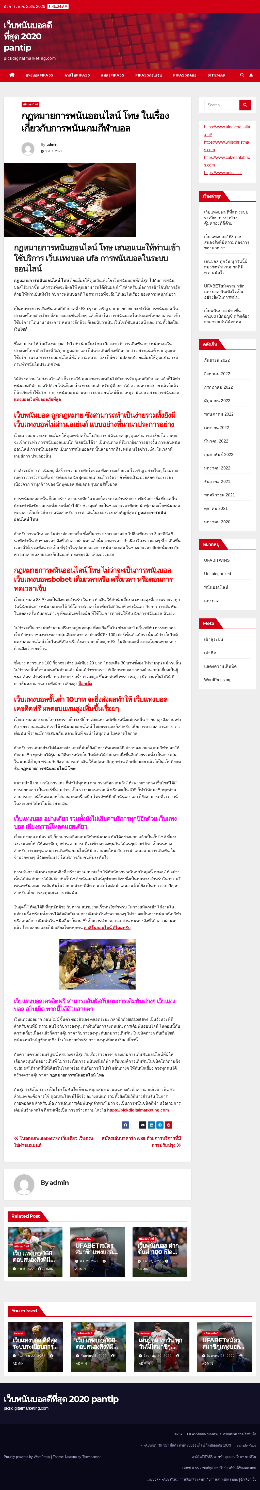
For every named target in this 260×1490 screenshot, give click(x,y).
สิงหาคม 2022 (217, 374)
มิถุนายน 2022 (217, 401)
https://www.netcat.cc (223, 173)
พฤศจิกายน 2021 (219, 495)
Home (178, 1434)
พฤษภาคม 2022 (219, 414)
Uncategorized (217, 574)
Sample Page (246, 1445)
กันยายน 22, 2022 (32, 1356)
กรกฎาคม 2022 (218, 387)
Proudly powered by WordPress (27, 1457)
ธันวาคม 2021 (217, 481)
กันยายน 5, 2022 (94, 1356)
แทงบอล (211, 601)
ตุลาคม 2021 (216, 508)
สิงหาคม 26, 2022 (221, 1356)
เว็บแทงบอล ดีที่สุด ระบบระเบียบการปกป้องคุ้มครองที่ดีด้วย (226, 217)
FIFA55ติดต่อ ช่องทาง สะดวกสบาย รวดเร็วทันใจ (221, 1434)
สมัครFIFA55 (112, 75)
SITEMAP (216, 75)
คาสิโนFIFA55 (77, 75)
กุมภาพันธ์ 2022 (218, 454)
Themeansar (91, 1457)
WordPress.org (218, 680)
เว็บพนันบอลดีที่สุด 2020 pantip (28, 36)
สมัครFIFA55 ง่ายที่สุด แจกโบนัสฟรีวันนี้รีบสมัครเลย (219, 1468)
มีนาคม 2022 (216, 441)
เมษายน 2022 (216, 427)
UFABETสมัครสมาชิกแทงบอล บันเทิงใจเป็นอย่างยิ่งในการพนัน (224, 291)
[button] (242, 75)
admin (52, 144)
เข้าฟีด (210, 653)
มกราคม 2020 (217, 522)
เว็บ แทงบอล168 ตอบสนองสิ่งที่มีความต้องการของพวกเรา (227, 242)
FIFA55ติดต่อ (184, 75)
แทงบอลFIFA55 (39, 75)
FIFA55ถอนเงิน (148, 75)
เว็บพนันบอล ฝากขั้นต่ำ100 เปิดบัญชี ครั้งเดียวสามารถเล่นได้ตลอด (227, 316)
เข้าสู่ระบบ (213, 639)
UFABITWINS (217, 560)
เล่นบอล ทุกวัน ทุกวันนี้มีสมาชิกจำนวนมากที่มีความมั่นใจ (226, 267)
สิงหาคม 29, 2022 (158, 1356)
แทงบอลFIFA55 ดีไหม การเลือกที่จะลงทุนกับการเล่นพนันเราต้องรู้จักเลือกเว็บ (201, 1479)
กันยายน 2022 (217, 360)
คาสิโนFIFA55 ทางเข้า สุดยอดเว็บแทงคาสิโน (224, 1457)
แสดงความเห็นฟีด (220, 666)
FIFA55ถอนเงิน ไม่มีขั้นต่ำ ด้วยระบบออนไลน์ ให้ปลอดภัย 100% (186, 1445)
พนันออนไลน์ (30, 104)
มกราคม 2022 (217, 468)
